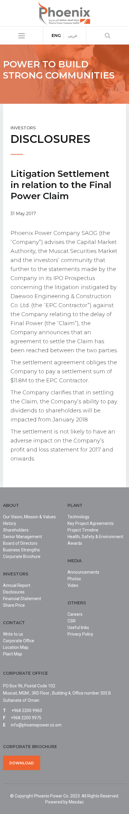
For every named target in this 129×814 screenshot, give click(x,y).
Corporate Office (18, 640)
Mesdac (76, 802)
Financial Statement (22, 598)
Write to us (13, 634)
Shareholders (15, 530)
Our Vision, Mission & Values (29, 516)
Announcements (83, 572)
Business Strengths (21, 549)
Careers (75, 614)
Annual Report (16, 585)
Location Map (15, 647)
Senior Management (22, 536)
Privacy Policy (80, 634)
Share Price (14, 605)
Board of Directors (20, 543)
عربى (72, 35)
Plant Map (12, 654)
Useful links (78, 627)
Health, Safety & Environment (95, 536)
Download (21, 763)
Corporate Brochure (21, 556)
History (9, 523)
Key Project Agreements (91, 523)
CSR (72, 620)
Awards (75, 543)
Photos (74, 578)
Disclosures (14, 592)
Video (73, 585)
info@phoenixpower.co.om (36, 725)
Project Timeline (83, 530)
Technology (78, 516)
